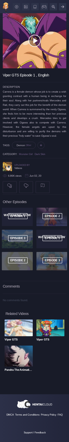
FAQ (60, 414)
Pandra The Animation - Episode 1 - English (19, 369)
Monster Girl (26, 154)
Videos (18, 168)
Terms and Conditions (27, 414)
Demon (24, 145)
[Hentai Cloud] (6, 7)
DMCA (10, 414)
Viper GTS (11, 339)
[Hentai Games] (43, 6)
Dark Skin (40, 154)
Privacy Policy (48, 414)
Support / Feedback (35, 432)
